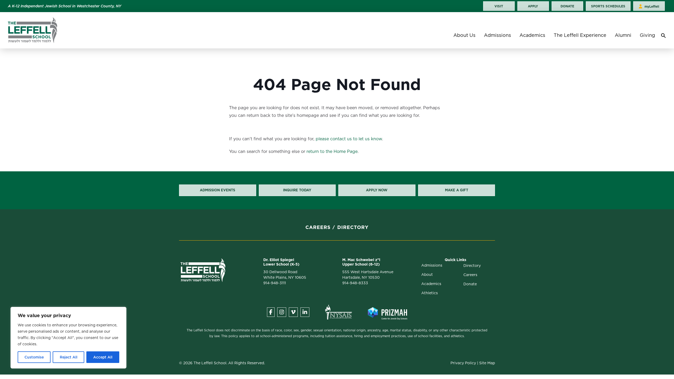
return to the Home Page (332, 151)
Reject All (68, 357)
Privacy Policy (463, 363)
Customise (34, 357)
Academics (532, 35)
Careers (318, 227)
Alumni (623, 35)
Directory (353, 227)
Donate (470, 284)
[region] (68, 337)
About (427, 274)
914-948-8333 (355, 283)
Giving (647, 35)
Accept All (102, 357)
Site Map (487, 363)
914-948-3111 (274, 283)
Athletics (429, 293)
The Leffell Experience (580, 35)
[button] (663, 37)
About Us (464, 35)
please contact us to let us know (349, 138)
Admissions (497, 35)
